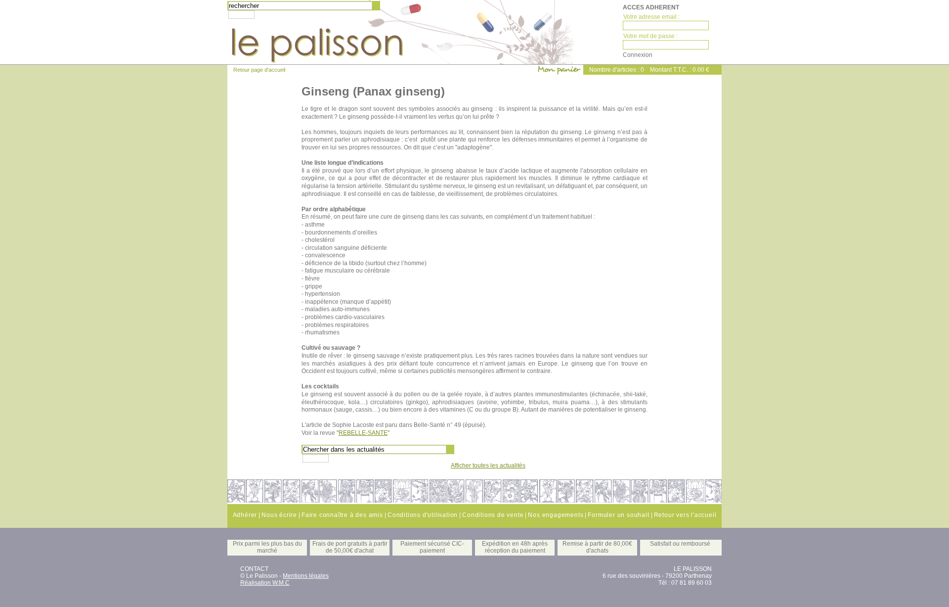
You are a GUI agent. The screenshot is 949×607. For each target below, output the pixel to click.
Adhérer (245, 515)
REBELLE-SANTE (363, 432)
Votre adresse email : (651, 16)
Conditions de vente (492, 515)
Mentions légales (306, 575)
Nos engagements (555, 515)
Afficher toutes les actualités (488, 465)
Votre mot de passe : (650, 36)
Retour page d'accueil (259, 70)
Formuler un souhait (618, 515)
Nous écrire (279, 515)
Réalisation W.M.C (265, 582)
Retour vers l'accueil (685, 515)
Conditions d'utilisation (423, 515)
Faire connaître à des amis (342, 515)
